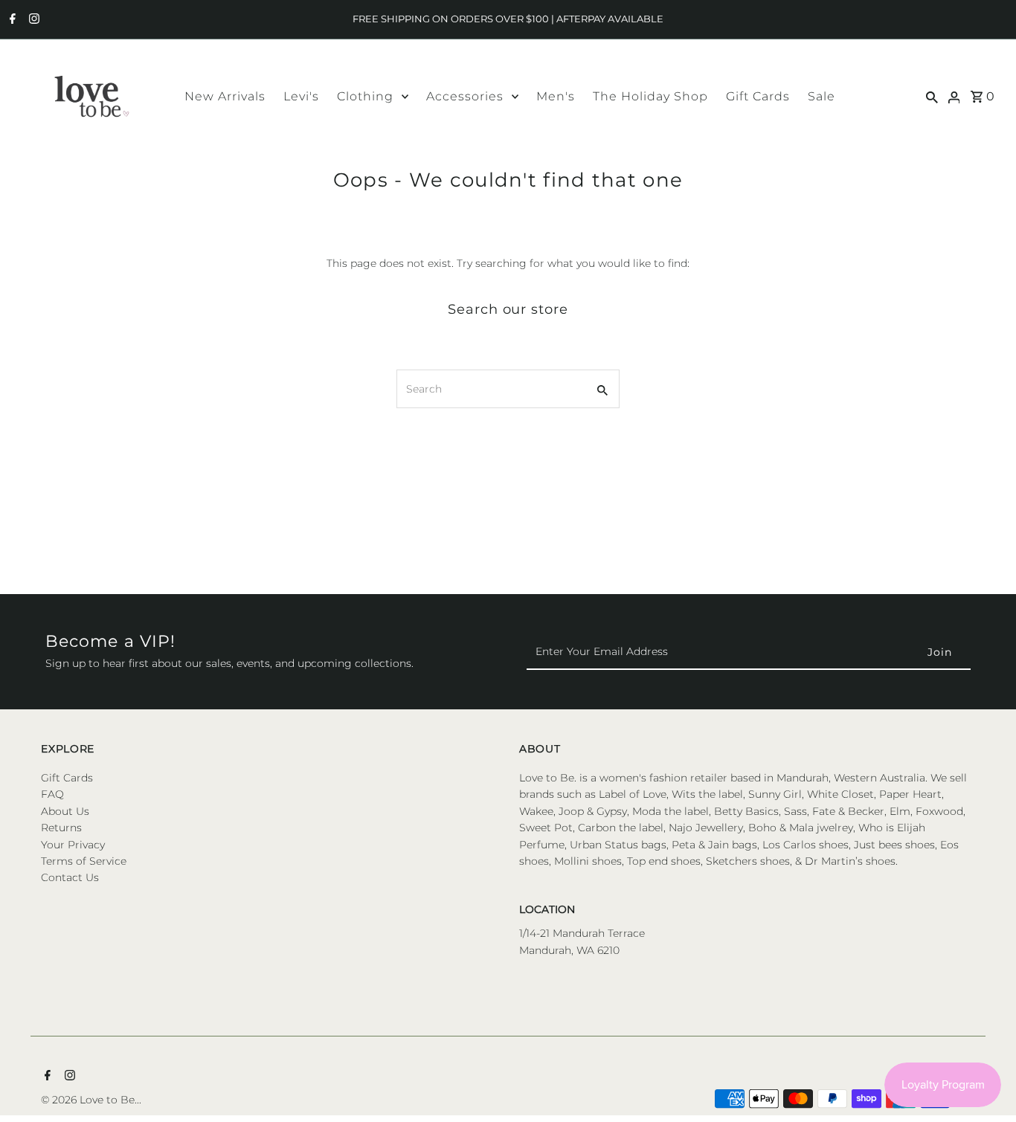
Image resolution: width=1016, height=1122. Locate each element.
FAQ (52, 795)
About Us (65, 811)
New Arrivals (225, 96)
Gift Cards (758, 96)
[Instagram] (32, 20)
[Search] (932, 96)
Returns (61, 827)
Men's (555, 96)
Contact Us (70, 878)
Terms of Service (83, 861)
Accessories (465, 96)
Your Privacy (73, 844)
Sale (821, 96)
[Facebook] (11, 20)
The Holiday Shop (650, 96)
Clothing (365, 96)
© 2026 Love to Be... (91, 1099)
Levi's (301, 96)
